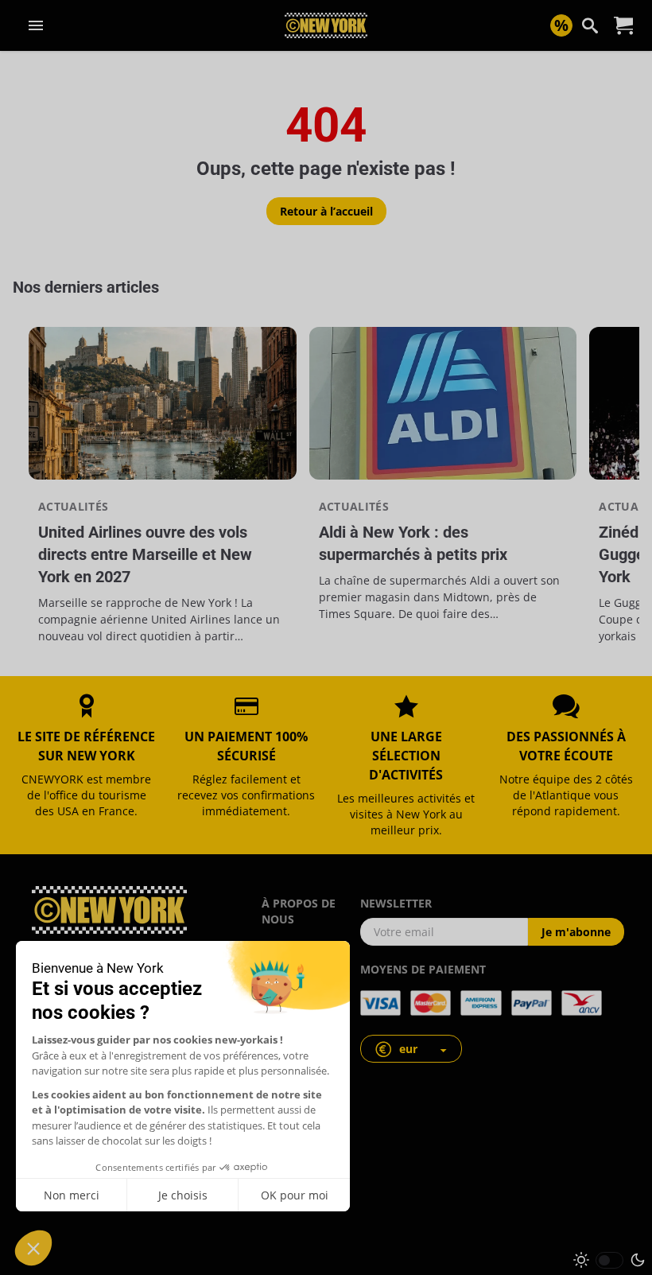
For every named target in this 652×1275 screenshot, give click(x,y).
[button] (411, 1049)
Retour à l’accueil (326, 211)
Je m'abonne (576, 931)
